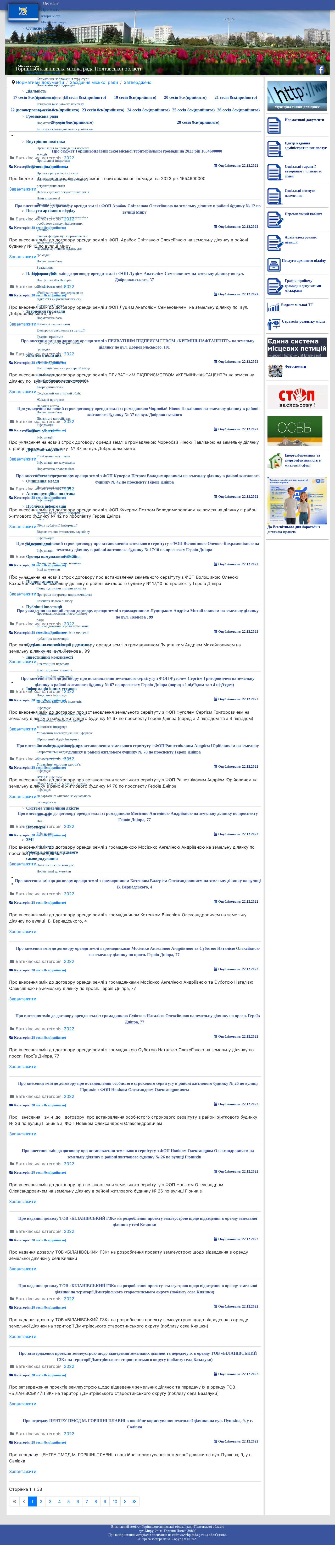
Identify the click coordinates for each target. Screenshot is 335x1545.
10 (115, 1501)
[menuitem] (51, 3)
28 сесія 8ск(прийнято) (48, 902)
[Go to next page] (124, 1501)
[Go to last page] (134, 1501)
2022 (69, 893)
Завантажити (22, 931)
